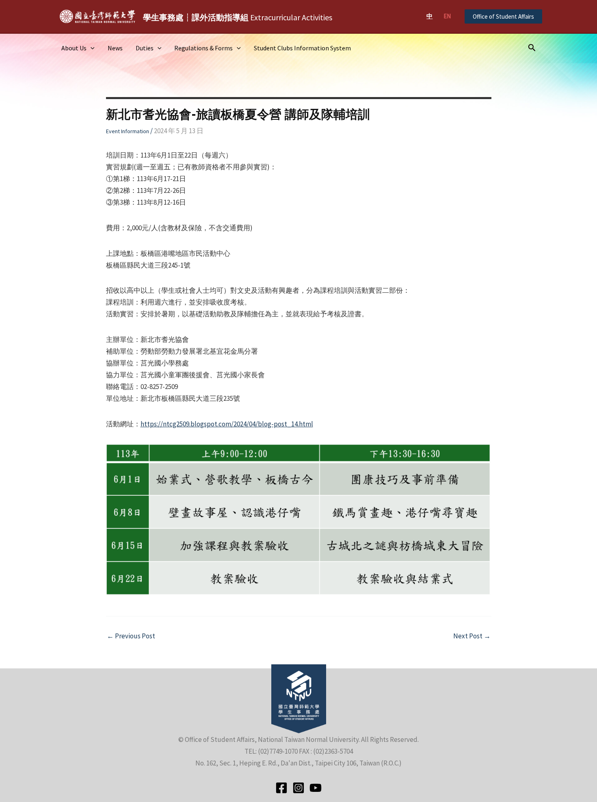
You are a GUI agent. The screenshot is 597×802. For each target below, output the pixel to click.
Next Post (472, 636)
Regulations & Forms (203, 48)
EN (447, 16)
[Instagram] (298, 788)
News (115, 48)
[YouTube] (315, 788)
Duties (145, 48)
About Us (74, 48)
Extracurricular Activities (237, 17)
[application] (91, 48)
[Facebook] (281, 788)
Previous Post (131, 636)
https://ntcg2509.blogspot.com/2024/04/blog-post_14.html (227, 423)
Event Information (127, 131)
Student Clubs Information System (302, 48)
